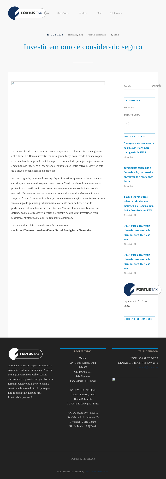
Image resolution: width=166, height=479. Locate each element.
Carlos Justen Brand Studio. (97, 471)
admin (116, 34)
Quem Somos (63, 13)
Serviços (83, 13)
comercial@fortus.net (147, 367)
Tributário (72, 34)
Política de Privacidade (83, 458)
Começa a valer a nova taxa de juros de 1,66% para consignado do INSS (139, 148)
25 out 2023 (55, 34)
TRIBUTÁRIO (132, 115)
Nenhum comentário (97, 34)
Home (46, 13)
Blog (99, 13)
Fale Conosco (116, 13)
